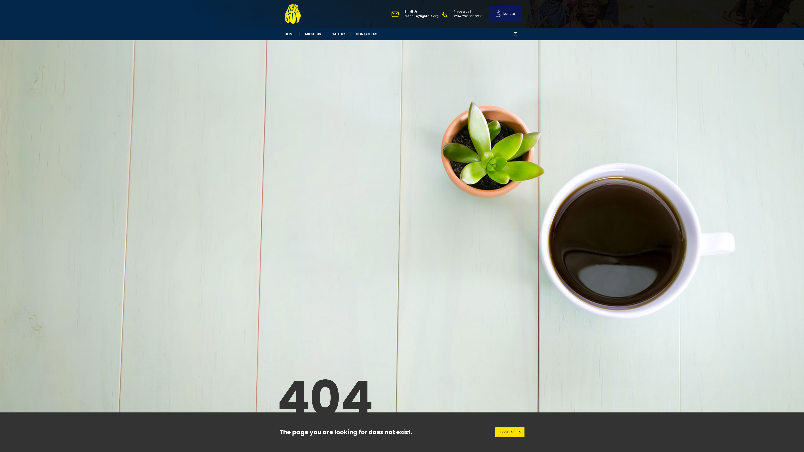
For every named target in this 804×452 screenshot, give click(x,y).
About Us (313, 34)
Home (289, 34)
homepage (508, 432)
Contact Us (366, 34)
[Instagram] (515, 34)
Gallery (338, 34)
